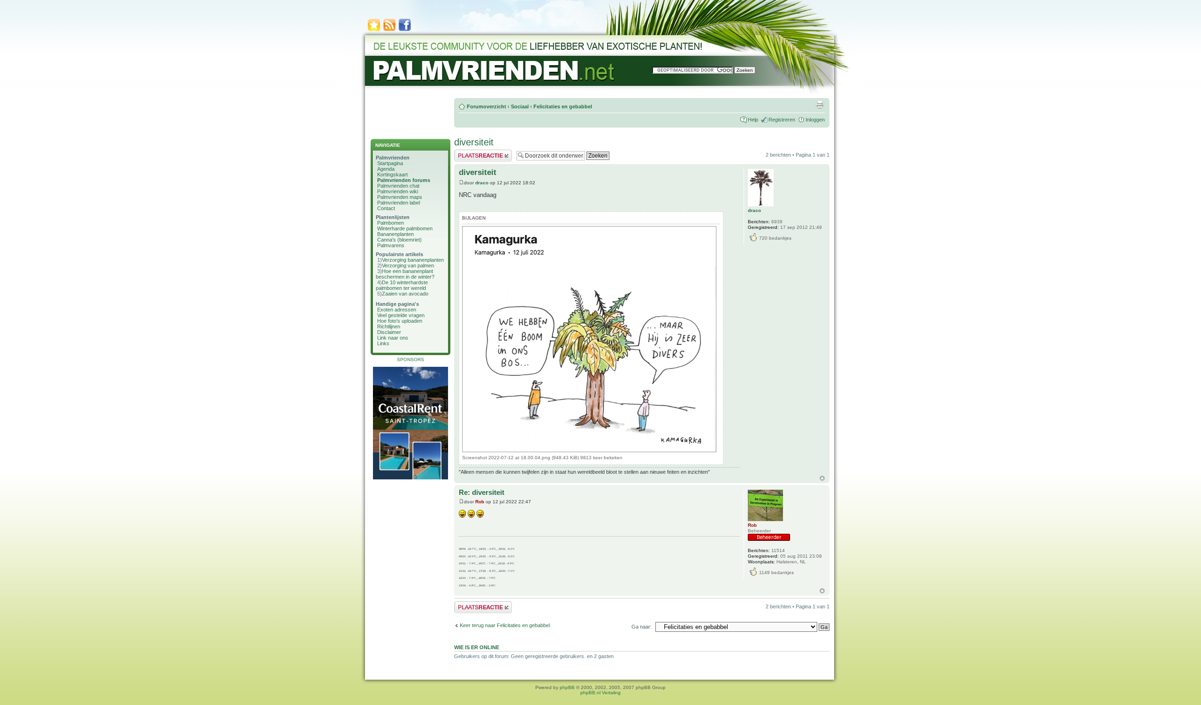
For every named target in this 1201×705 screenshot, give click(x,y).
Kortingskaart (392, 174)
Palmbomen (390, 223)
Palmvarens (390, 245)
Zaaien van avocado (405, 293)
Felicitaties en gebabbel (562, 106)
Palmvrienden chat (398, 186)
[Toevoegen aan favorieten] (374, 30)
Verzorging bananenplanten (413, 260)
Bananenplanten (395, 234)
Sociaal (520, 106)
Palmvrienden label (398, 202)
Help (753, 119)
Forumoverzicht (486, 106)
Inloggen (815, 119)
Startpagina (390, 163)
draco (481, 182)
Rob (479, 501)
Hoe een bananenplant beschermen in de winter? (405, 274)
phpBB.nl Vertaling (600, 692)
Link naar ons (392, 338)
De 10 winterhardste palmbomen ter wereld (402, 285)
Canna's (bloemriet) (399, 240)
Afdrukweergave (819, 104)
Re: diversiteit (481, 492)
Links (383, 343)
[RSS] (389, 30)
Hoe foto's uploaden (399, 321)
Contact (386, 208)
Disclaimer (389, 332)
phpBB (567, 687)
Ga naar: (641, 626)
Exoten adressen (396, 309)
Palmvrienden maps (399, 197)
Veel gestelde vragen (401, 315)
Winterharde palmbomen (405, 228)
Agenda (386, 169)
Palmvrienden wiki (397, 191)
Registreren (781, 119)
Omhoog (822, 478)
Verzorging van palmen (408, 265)
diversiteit (474, 142)
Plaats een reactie (474, 152)
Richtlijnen (388, 326)
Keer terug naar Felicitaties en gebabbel (505, 625)
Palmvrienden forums (403, 180)
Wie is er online (476, 647)
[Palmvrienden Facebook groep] (405, 30)
